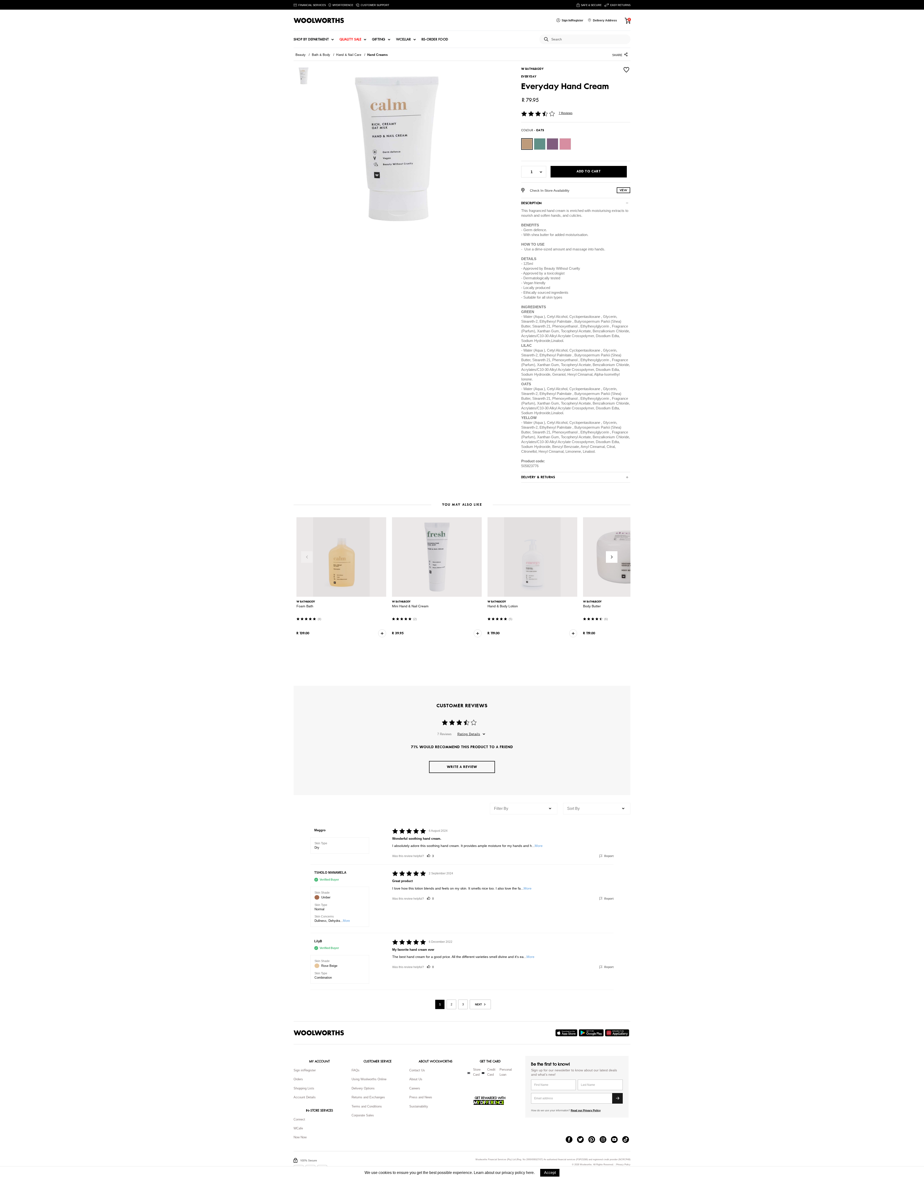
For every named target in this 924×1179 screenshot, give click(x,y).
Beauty (300, 55)
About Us (415, 1079)
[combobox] (589, 39)
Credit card (491, 1072)
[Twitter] (582, 1140)
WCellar (403, 39)
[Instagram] (605, 1140)
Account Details (305, 1097)
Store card (477, 1072)
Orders (298, 1079)
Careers (414, 1088)
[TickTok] (628, 1140)
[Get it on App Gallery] (617, 1032)
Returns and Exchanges (368, 1097)
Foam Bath (304, 606)
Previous (307, 557)
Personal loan (506, 1072)
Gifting (378, 39)
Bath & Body (321, 55)
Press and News (420, 1097)
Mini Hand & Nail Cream (410, 606)
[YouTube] (616, 1140)
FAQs (355, 1070)
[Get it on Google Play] (592, 1032)
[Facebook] (571, 1140)
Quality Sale (350, 39)
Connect (299, 1119)
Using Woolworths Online (369, 1079)
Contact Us (417, 1070)
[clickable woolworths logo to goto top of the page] (319, 1032)
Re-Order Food (435, 39)
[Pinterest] (594, 1140)
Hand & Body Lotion (503, 606)
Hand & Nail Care (348, 55)
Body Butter (592, 606)
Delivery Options (363, 1088)
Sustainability (418, 1106)
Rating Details (468, 734)
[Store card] (468, 1073)
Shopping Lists (304, 1088)
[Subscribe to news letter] (617, 1098)
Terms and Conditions (367, 1106)
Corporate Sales (363, 1115)
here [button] (530, 1173)
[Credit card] (483, 1073)
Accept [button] (550, 1173)
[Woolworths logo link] (319, 20)
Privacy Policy (623, 1165)
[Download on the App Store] (567, 1032)
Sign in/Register (305, 1070)
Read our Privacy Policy (586, 1110)
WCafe (298, 1128)
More (539, 846)
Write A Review (462, 767)
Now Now (300, 1137)
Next (611, 557)
